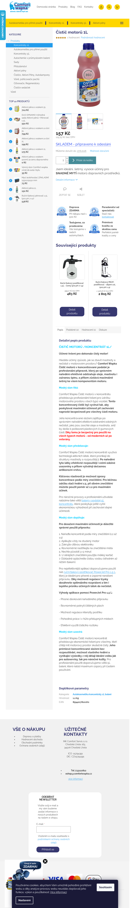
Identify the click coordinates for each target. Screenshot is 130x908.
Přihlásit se (48, 849)
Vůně (13, 92)
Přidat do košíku (84, 160)
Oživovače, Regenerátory (27, 83)
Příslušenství (20, 66)
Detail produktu (72, 311)
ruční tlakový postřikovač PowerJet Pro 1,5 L (89, 572)
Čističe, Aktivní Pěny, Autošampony (32, 75)
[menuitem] (26, 23)
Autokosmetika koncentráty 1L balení (92, 694)
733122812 (80, 770)
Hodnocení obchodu (32, 739)
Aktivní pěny (20, 70)
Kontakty (88, 7)
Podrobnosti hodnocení (93, 37)
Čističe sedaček (22, 87)
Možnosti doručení (99, 151)
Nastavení (24, 900)
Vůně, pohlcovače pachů (26, 79)
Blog (72, 7)
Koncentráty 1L (21, 45)
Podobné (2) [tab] (72, 330)
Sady (16, 62)
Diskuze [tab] (103, 330)
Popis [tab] (60, 330)
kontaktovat (108, 217)
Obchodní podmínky (32, 742)
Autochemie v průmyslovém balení (32, 58)
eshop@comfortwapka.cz (78, 773)
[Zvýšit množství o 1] (67, 158)
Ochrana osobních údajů (32, 745)
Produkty (63, 7)
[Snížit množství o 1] (67, 162)
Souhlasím (105, 887)
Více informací (58, 892)
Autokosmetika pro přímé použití (30, 49)
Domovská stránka (46, 7)
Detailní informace (65, 180)
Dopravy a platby (32, 736)
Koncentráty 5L (22, 53)
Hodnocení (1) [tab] (89, 330)
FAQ (80, 7)
